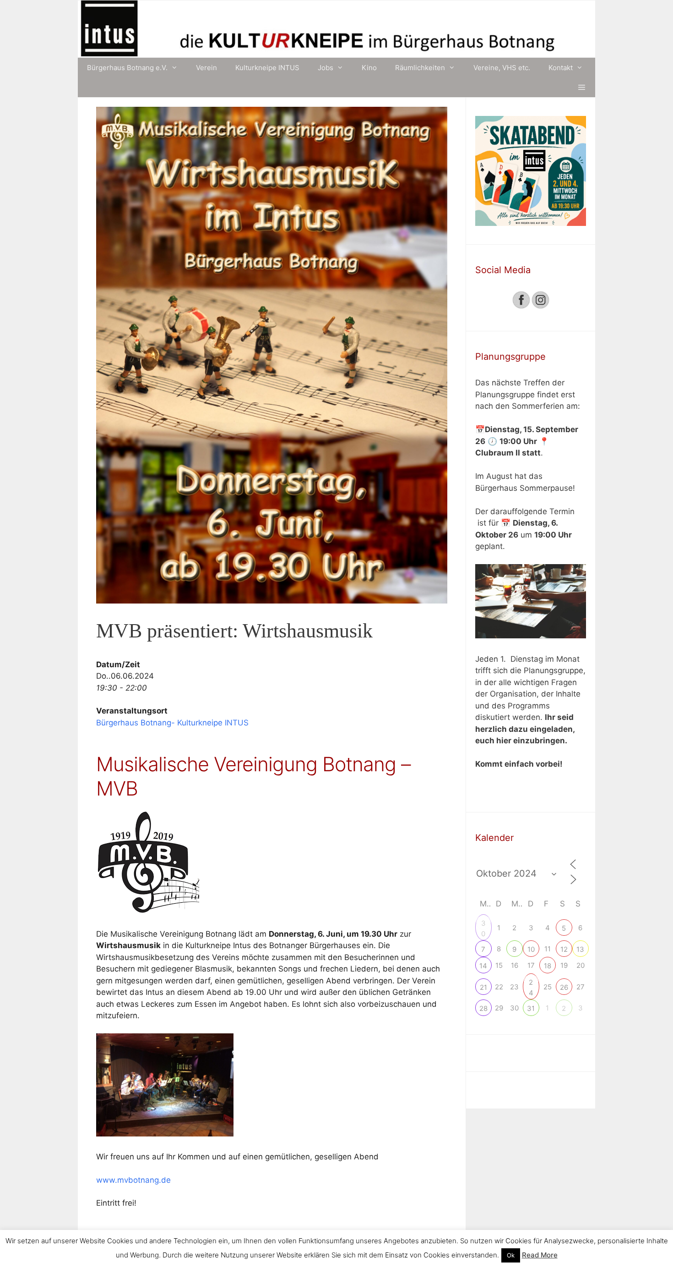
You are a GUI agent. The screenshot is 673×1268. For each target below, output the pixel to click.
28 (483, 1008)
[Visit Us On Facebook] (521, 306)
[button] (581, 87)
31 (531, 1008)
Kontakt (560, 67)
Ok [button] (511, 1255)
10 (531, 949)
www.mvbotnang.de (133, 1180)
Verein (206, 67)
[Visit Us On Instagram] (540, 306)
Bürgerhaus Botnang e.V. (127, 67)
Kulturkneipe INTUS (267, 67)
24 (531, 983)
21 (483, 987)
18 (547, 965)
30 (483, 924)
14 (483, 965)
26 (564, 987)
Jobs (325, 67)
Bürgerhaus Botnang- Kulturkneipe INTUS (172, 722)
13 (580, 949)
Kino (369, 67)
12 (564, 949)
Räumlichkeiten (420, 67)
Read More (540, 1255)
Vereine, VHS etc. (501, 67)
